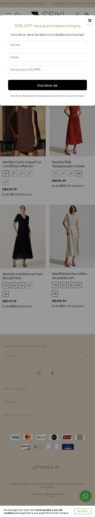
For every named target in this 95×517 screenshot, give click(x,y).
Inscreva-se (47, 85)
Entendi (82, 511)
